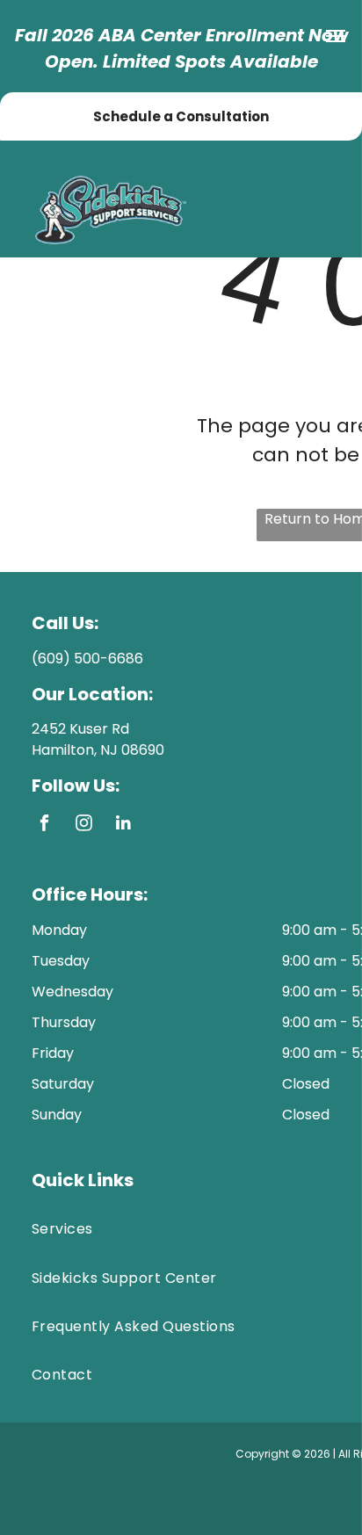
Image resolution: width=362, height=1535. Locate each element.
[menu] (335, 36)
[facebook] (44, 825)
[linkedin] (123, 825)
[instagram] (84, 825)
